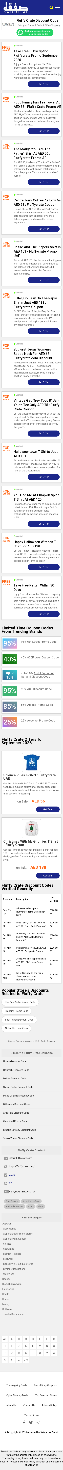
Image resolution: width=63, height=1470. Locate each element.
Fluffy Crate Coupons (45, 1041)
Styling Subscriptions (14, 1269)
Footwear (8, 1259)
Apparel (6, 1223)
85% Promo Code (37, 704)
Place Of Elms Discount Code (18, 1095)
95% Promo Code (38, 641)
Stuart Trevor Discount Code (18, 1138)
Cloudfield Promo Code (15, 1121)
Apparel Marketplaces (15, 1238)
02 (10, 1183)
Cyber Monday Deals (17, 1395)
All (4, 1339)
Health (5, 1294)
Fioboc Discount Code (16, 1028)
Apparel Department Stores (18, 1233)
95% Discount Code (36, 689)
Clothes (7, 1243)
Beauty (6, 1279)
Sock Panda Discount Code (19, 1019)
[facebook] (24, 1423)
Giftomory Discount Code (16, 1104)
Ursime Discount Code (15, 1061)
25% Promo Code (38, 720)
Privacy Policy (49, 1405)
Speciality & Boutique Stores (18, 1264)
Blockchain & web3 (12, 1284)
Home (5, 1299)
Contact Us (29, 1405)
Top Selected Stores (46, 1395)
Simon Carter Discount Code (18, 1087)
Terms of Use (31, 1415)
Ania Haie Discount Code (16, 1112)
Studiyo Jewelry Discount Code (19, 1130)
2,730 (12, 1174)
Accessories (9, 1228)
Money (6, 1304)
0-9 (26, 1359)
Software (7, 1309)
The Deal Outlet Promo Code (20, 1002)
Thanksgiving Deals (16, 1385)
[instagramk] (38, 1423)
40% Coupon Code (40, 657)
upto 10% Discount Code (37, 675)
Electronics (8, 1289)
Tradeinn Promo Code (16, 1011)
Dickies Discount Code (14, 1078)
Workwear (8, 1274)
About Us (11, 1405)
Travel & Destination (13, 1314)
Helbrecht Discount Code (16, 1070)
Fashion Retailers (12, 1253)
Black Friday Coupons (45, 1385)
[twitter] (30, 1423)
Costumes (8, 1248)
